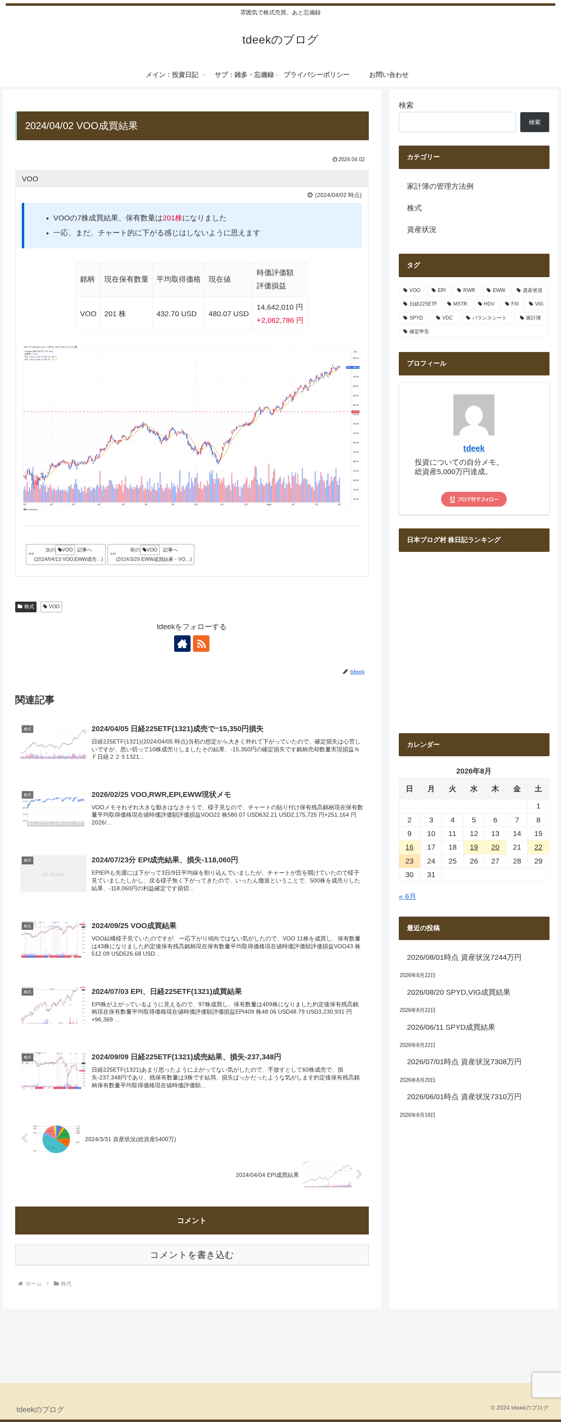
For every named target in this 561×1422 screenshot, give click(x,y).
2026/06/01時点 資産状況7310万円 (464, 1097)
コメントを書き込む (192, 1255)
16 (409, 847)
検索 (406, 105)
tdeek (474, 448)
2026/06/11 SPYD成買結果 (451, 1027)
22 (538, 847)
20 (495, 847)
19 (474, 847)
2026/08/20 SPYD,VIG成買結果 (458, 992)
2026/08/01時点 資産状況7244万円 (464, 957)
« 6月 (407, 896)
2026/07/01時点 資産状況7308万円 (464, 1062)
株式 (29, 606)
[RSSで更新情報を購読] (201, 643)
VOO (54, 606)
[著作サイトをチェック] (182, 643)
